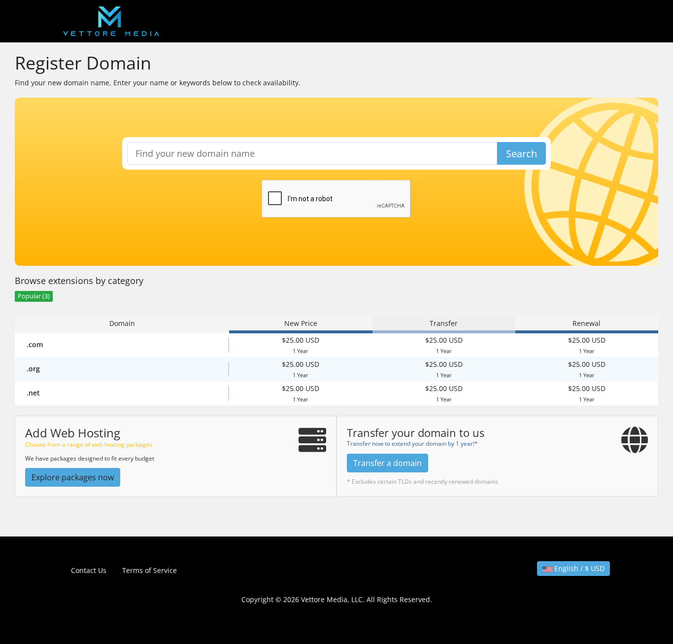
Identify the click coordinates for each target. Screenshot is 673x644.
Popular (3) (34, 296)
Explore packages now (73, 477)
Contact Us (88, 570)
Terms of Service (149, 570)
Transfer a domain (387, 463)
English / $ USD (578, 568)
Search (521, 153)
